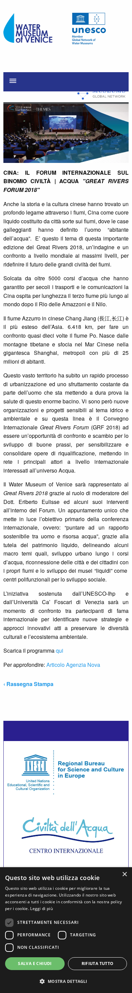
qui (59, 650)
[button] (66, 981)
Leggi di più (41, 908)
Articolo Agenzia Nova (73, 665)
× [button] (124, 874)
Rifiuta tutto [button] (98, 963)
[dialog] (66, 930)
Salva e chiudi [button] (35, 963)
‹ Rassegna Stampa (28, 684)
